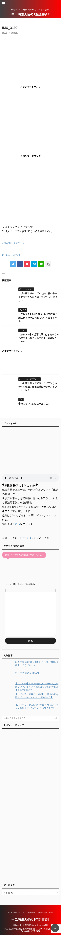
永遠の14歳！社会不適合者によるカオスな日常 (30, 925)
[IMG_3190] (34, 264)
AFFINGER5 (35, 931)
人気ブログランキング (13, 242)
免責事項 (31, 912)
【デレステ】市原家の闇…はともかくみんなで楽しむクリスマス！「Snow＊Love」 (38, 338)
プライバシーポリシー (15, 912)
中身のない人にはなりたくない (34, 403)
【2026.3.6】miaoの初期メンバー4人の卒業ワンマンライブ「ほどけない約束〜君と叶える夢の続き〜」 (36, 686)
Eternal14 (25, 538)
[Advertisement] (30, 121)
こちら (16, 523)
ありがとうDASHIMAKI (27, 672)
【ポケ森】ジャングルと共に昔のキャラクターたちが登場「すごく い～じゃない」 (38, 297)
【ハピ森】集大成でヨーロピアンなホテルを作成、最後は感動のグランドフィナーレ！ (37, 386)
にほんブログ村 (11, 254)
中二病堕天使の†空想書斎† (30, 14)
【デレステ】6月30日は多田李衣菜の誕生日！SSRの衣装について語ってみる (37, 317)
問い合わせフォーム (46, 912)
